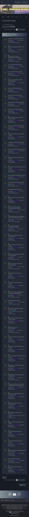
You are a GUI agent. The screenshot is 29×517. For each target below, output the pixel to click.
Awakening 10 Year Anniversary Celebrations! (16, 366)
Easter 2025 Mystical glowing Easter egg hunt (15, 309)
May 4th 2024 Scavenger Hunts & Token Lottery (16, 451)
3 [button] (20, 29)
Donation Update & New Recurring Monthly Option (14, 207)
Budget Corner (15, 68)
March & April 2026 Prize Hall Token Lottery (15, 118)
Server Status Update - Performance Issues (14, 226)
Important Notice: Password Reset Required (15, 264)
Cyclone (15, 40)
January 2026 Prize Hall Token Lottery (16, 158)
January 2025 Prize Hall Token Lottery (16, 347)
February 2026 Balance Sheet (16, 125)
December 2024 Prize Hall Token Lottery (16, 356)
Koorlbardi (15, 66)
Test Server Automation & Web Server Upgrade (16, 255)
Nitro (14, 311)
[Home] (14, 9)
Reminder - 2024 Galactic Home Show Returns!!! (16, 394)
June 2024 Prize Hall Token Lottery (15, 441)
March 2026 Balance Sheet (16, 109)
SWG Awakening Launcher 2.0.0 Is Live (16, 47)
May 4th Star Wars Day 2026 (16, 102)
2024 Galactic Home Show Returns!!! (15, 413)
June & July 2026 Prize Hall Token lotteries (15, 80)
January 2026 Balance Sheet (16, 142)
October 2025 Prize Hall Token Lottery (16, 198)
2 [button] (18, 29)
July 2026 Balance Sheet (15, 64)
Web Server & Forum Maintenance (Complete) (14, 57)
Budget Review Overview (15, 189)
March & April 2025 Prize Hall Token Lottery (15, 318)
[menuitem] (25, 2)
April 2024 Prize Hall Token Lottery (15, 467)
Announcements (15, 42)
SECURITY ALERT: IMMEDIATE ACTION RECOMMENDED (16, 292)
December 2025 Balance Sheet (17, 149)
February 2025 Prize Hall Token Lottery (16, 337)
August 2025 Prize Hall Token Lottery (15, 245)
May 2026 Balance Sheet (15, 88)
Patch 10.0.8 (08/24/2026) (16, 38)
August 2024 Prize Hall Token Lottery (15, 422)
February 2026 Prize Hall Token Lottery (16, 134)
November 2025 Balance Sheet (17, 175)
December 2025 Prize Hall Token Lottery (16, 167)
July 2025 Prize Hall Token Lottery (15, 273)
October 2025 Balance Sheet (16, 182)
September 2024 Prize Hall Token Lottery (15, 403)
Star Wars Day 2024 (14, 458)
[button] (24, 30)
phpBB (16, 515)
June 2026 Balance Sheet (15, 71)
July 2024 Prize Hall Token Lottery (15, 432)
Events (13, 84)
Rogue (14, 415)
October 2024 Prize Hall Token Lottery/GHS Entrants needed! (16, 384)
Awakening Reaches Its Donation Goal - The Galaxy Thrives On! (16, 217)
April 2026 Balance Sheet (15, 95)
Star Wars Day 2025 (14, 300)
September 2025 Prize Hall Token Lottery (15, 236)
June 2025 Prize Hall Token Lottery (15, 283)
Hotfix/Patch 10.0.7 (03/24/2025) (13, 328)
